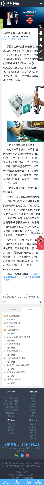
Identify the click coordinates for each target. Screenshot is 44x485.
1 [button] (20, 26)
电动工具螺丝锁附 (13, 316)
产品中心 (11, 391)
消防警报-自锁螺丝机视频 (16, 372)
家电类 (33, 395)
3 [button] (24, 26)
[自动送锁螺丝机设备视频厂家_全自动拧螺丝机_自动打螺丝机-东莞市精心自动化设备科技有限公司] (10, 3)
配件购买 (33, 439)
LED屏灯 (33, 404)
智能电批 (11, 416)
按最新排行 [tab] (32, 309)
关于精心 (11, 420)
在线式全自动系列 (11, 401)
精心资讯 (12, 39)
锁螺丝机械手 (11, 413)
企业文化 (11, 424)
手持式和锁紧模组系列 (11, 398)
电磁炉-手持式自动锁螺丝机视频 (18, 365)
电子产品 (33, 407)
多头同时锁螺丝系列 (11, 404)
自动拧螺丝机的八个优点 (12, 297)
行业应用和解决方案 (11, 410)
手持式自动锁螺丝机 (14, 351)
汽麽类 (33, 401)
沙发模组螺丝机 (12, 330)
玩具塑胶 (33, 413)
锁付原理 (33, 427)
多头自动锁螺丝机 (13, 323)
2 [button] (22, 26)
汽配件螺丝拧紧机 (13, 344)
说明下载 (33, 433)
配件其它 (33, 416)
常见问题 (33, 430)
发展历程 (11, 427)
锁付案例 (33, 391)
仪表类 (33, 398)
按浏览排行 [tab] (12, 309)
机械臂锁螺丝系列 (11, 407)
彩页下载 (33, 436)
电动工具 (33, 410)
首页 (4, 39)
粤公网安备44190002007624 (22, 478)
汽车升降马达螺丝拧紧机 (16, 358)
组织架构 (11, 430)
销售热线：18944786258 (22, 444)
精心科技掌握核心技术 (32, 297)
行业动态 (21, 39)
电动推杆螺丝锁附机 (15, 379)
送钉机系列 (11, 395)
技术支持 (33, 420)
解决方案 (33, 424)
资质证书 (11, 433)
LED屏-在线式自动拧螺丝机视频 (18, 337)
